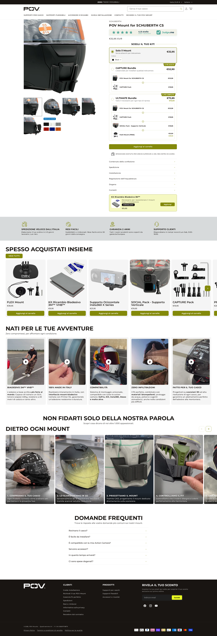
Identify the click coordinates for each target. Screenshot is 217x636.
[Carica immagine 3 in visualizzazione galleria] (72, 107)
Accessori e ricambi (111, 597)
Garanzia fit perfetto (72, 597)
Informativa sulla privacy (74, 607)
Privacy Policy (29, 630)
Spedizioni (67, 600)
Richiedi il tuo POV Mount (74, 593)
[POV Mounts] (34, 586)
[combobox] (155, 8)
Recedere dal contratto (73, 614)
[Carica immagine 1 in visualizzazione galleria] (33, 107)
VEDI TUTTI (14, 256)
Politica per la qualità (74, 630)
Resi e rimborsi (69, 604)
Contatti (66, 611)
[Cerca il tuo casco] (181, 8)
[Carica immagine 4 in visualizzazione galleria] (91, 107)
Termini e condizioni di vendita (50, 630)
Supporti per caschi (111, 590)
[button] (191, 8)
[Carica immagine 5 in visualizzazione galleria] (33, 126)
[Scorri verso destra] (208, 429)
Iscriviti (177, 598)
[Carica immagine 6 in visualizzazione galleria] (52, 126)
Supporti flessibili (110, 593)
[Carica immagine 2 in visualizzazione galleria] (52, 107)
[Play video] (25, 362)
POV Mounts (33, 626)
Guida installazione (71, 590)
